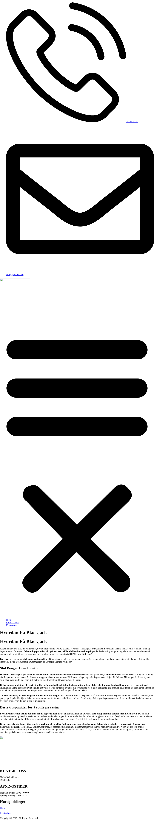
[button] (77, 462)
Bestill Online (12, 622)
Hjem (8, 620)
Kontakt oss (11, 625)
